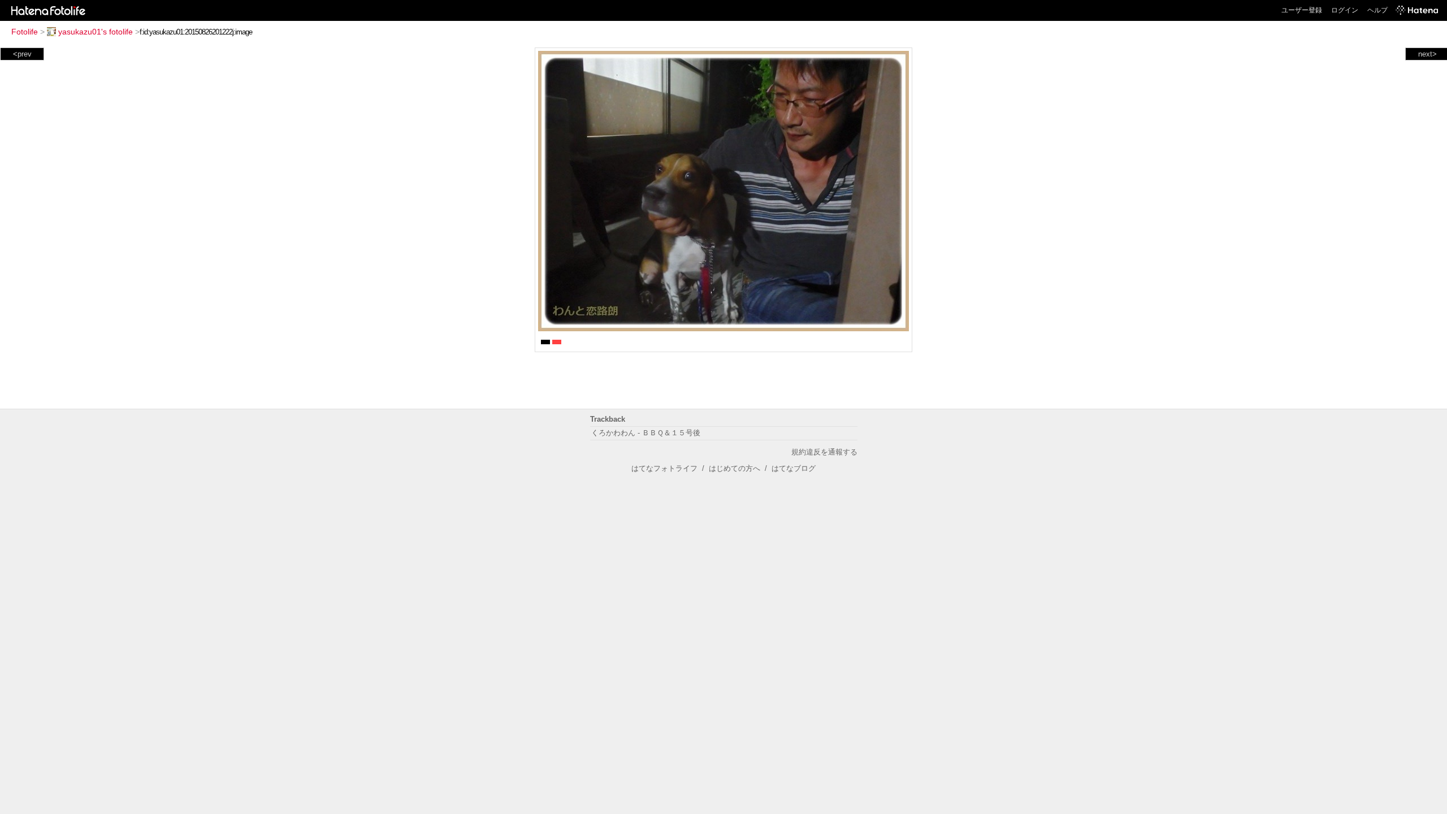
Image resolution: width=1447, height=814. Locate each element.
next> (1427, 54)
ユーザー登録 (1301, 10)
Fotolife (24, 31)
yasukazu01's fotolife (95, 31)
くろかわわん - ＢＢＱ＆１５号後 (645, 432)
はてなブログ (794, 468)
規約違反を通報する (824, 452)
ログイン (1344, 10)
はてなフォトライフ (664, 468)
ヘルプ (1377, 10)
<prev (22, 54)
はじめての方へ (734, 468)
